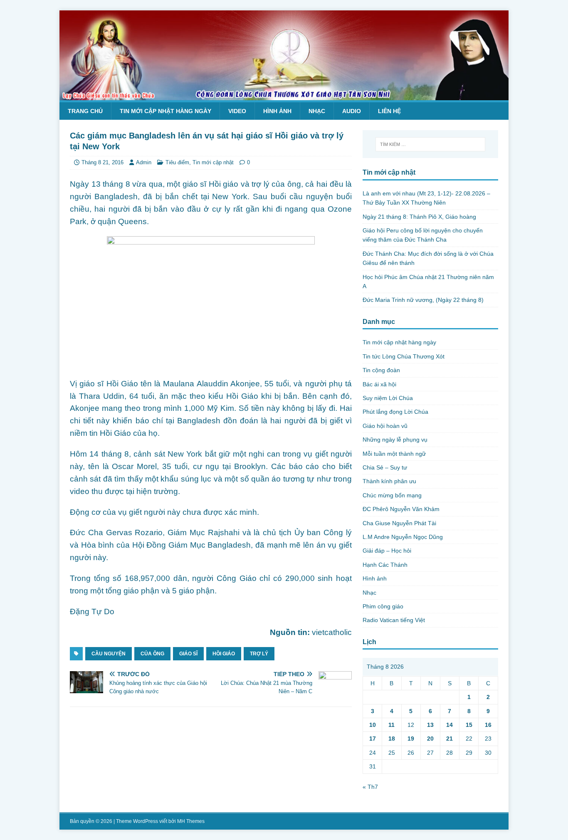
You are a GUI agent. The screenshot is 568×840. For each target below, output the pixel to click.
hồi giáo (223, 654)
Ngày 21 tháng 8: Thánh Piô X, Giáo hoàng (419, 216)
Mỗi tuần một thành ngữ (394, 453)
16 (488, 724)
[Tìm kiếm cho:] (430, 144)
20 (430, 738)
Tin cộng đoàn (381, 370)
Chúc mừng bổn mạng (392, 495)
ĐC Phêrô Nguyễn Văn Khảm (401, 509)
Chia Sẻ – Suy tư (385, 467)
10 (372, 724)
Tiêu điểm (177, 162)
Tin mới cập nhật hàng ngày (165, 111)
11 (391, 724)
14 (449, 724)
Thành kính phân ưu (389, 481)
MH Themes (191, 821)
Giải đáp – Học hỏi (387, 550)
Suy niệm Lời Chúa (388, 398)
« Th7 (370, 786)
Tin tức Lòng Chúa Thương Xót (404, 356)
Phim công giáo (383, 606)
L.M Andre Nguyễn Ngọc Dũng (403, 537)
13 (430, 724)
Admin (143, 162)
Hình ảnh (277, 111)
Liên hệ (389, 111)
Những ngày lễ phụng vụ (395, 439)
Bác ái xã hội (379, 384)
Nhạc (317, 111)
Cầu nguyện (108, 654)
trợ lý (259, 654)
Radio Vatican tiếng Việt (394, 620)
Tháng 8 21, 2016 (102, 162)
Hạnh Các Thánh (385, 564)
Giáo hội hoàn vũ (385, 425)
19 (410, 738)
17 (372, 738)
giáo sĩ (188, 654)
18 (391, 738)
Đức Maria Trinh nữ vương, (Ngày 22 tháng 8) (423, 299)
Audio (351, 111)
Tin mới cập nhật (213, 162)
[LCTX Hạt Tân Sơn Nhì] (284, 95)
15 (469, 724)
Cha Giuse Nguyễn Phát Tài (399, 523)
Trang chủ (85, 111)
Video (237, 111)
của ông (152, 654)
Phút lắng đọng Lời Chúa (395, 411)
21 (449, 738)
